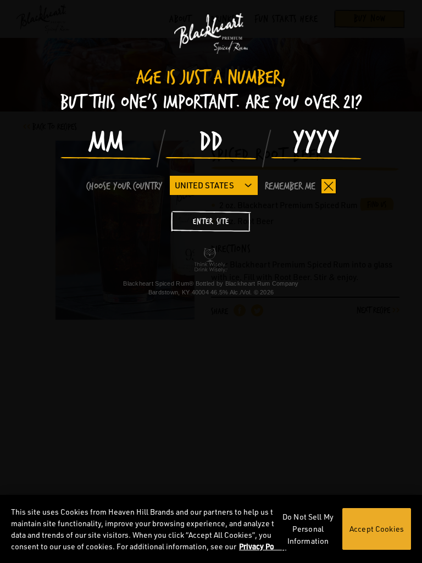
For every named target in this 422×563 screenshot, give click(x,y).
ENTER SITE (211, 221)
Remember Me (290, 186)
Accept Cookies (376, 528)
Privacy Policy (262, 546)
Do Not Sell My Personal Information (308, 528)
